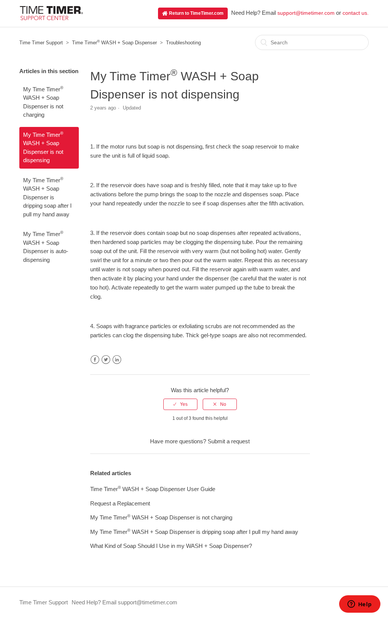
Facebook (95, 360)
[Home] (51, 18)
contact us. (356, 13)
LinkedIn (117, 360)
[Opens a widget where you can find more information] (359, 604)
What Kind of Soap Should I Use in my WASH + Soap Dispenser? (171, 546)
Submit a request (229, 441)
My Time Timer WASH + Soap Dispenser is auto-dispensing (45, 246)
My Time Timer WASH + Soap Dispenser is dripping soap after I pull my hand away (47, 196)
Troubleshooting (183, 42)
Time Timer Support (41, 42)
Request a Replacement (120, 503)
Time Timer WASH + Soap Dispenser (114, 42)
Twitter (106, 360)
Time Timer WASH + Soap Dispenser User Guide (152, 489)
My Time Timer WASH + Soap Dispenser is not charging (43, 101)
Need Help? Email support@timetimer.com (124, 602)
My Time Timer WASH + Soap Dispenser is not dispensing (43, 147)
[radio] (180, 404)
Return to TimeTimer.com (196, 13)
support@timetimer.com (306, 13)
